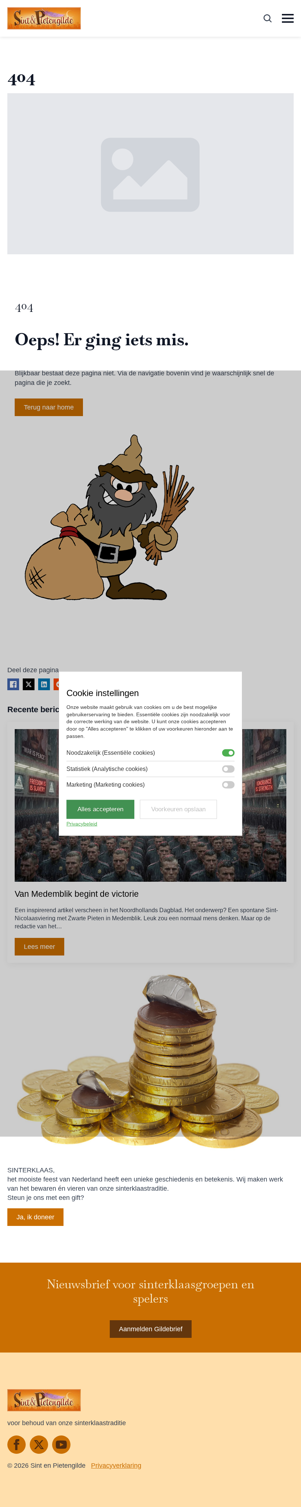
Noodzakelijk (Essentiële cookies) (110, 753)
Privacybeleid (81, 824)
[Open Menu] (288, 18)
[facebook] (16, 1444)
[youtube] (61, 1444)
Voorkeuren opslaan (178, 809)
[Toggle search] (268, 18)
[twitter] (39, 1444)
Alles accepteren (100, 809)
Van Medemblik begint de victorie (77, 894)
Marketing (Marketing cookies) (105, 785)
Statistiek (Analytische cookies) (107, 768)
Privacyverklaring (116, 1465)
